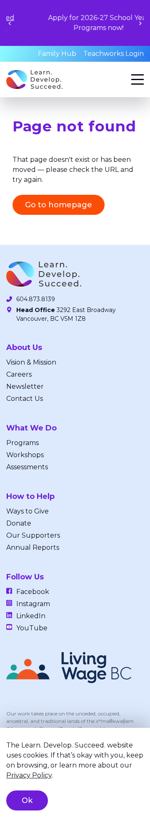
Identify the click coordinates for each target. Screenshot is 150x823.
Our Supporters (33, 535)
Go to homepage (58, 204)
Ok (27, 800)
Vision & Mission (31, 362)
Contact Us (24, 399)
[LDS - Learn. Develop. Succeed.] (34, 79)
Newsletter (25, 386)
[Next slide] (140, 23)
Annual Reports (32, 547)
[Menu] (137, 79)
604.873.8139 (35, 299)
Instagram (33, 604)
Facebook (32, 592)
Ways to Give (27, 511)
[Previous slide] (9, 23)
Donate (18, 523)
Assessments (27, 467)
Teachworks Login (113, 54)
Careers (19, 374)
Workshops (25, 455)
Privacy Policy (29, 775)
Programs (22, 443)
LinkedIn (30, 616)
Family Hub (57, 54)
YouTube (32, 628)
